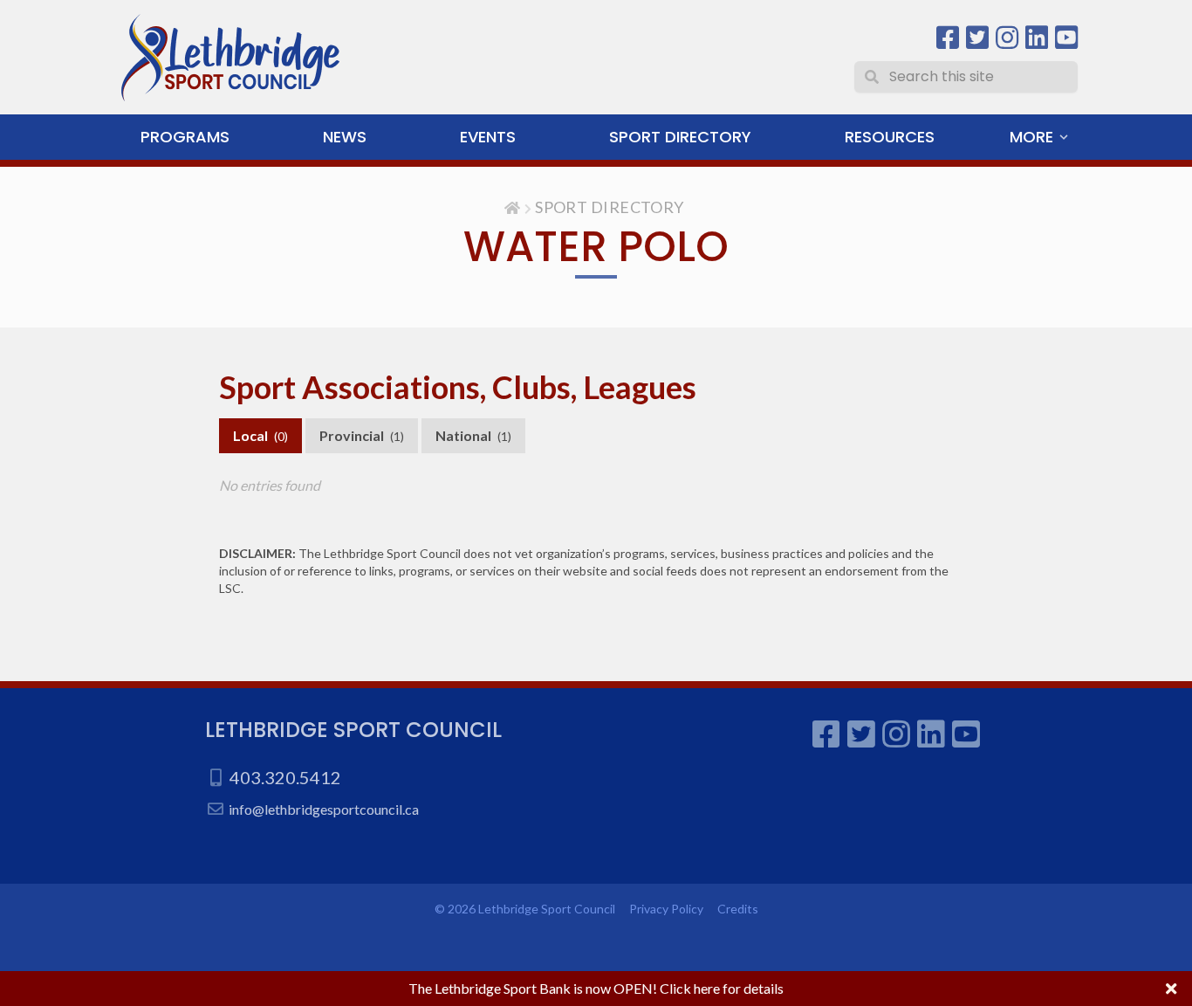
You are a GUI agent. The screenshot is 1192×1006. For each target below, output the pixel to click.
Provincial (361, 435)
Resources (890, 137)
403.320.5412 (285, 777)
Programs (184, 137)
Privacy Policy (666, 908)
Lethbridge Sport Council (353, 729)
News (345, 137)
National (473, 435)
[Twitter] (977, 38)
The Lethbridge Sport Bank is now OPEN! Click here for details (596, 988)
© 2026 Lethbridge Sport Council (525, 908)
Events (488, 137)
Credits (737, 908)
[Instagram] (1007, 38)
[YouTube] (1066, 38)
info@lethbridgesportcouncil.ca (324, 809)
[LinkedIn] (1036, 38)
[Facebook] (947, 38)
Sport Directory (680, 137)
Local (260, 435)
